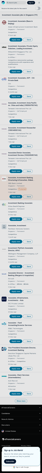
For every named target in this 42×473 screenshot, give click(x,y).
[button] (21, 236)
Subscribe (10, 461)
